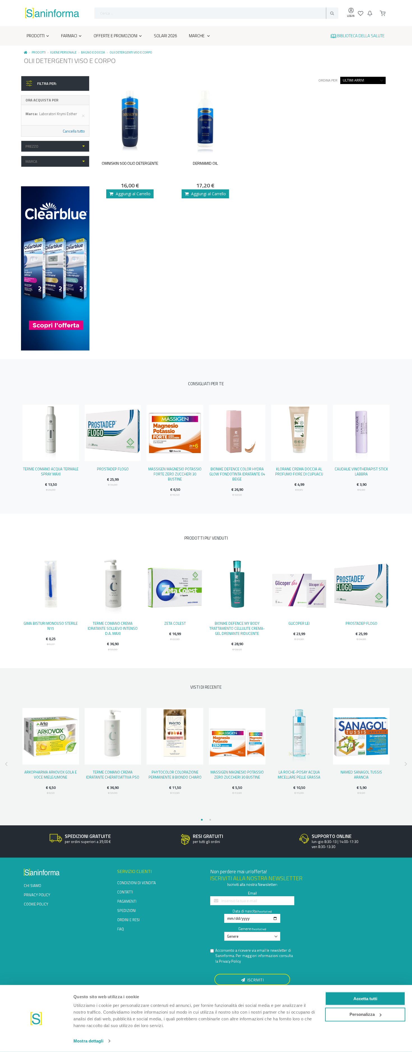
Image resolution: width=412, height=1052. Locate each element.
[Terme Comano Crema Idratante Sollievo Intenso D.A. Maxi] (113, 587)
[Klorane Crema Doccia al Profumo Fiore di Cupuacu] (299, 433)
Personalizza (362, 1014)
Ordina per (327, 80)
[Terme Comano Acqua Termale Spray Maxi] (50, 433)
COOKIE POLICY (36, 904)
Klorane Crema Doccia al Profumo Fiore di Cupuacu (299, 471)
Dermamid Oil (205, 163)
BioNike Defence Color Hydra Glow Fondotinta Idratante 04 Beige (237, 474)
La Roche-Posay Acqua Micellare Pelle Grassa (299, 774)
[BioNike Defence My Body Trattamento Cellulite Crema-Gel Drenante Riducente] (237, 587)
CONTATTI (125, 892)
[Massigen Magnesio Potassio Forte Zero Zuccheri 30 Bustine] (175, 433)
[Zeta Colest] (175, 587)
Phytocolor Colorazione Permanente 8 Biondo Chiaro (175, 774)
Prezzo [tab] (32, 146)
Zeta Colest (175, 623)
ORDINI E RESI (128, 920)
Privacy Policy (230, 961)
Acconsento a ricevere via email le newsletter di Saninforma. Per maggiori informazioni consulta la (254, 956)
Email (252, 893)
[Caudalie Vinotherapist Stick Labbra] (361, 433)
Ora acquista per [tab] (42, 100)
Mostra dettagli (88, 1041)
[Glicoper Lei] (299, 587)
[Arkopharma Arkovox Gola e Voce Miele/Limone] (50, 736)
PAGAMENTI (126, 901)
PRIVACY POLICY (37, 895)
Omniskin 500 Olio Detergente (130, 163)
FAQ (120, 929)
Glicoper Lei (299, 623)
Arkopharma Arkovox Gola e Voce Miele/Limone (50, 774)
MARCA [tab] (31, 161)
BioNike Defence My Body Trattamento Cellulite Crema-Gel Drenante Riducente (237, 628)
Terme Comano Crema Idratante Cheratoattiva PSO (112, 774)
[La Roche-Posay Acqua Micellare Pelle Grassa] (299, 736)
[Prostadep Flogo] (113, 433)
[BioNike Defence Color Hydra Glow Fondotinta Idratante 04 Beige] (237, 433)
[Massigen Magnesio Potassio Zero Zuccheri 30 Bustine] (237, 736)
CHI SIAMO (32, 885)
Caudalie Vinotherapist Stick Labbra (361, 471)
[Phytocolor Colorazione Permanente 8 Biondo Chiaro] (175, 736)
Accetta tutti (365, 998)
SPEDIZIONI (126, 910)
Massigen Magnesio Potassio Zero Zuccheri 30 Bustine (237, 774)
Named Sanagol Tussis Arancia (361, 774)
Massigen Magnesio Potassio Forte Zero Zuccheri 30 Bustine (175, 474)
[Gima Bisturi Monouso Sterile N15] (50, 587)
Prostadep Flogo (113, 469)
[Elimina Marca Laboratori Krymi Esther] (83, 115)
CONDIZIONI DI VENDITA (136, 883)
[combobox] (216, 13)
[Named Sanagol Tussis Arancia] (361, 736)
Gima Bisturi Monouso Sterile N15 (51, 626)
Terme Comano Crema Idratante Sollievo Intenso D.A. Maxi (113, 628)
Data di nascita (245, 911)
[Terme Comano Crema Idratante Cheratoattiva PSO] (113, 736)
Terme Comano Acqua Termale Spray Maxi (50, 471)
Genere (244, 929)
